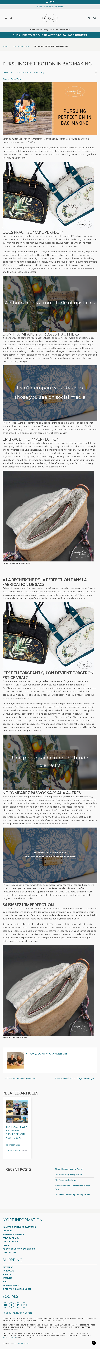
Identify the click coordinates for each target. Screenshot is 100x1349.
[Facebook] (12, 1305)
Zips (5, 1282)
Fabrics (7, 1274)
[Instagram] (24, 1305)
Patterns (8, 1267)
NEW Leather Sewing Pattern (20, 1078)
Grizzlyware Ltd (21, 1344)
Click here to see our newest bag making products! (50, 35)
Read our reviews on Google (50, 7)
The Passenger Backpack (66, 1180)
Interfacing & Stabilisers (17, 1289)
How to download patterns (19, 1227)
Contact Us (9, 1252)
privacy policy (9, 1337)
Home (5, 46)
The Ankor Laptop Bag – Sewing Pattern (72, 1195)
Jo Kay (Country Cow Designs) (30, 73)
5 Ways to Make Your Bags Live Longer (75, 1078)
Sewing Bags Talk (21, 46)
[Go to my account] (89, 18)
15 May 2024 (7, 73)
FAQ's (6, 1245)
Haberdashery (11, 1285)
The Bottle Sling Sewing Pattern (68, 1175)
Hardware (8, 1271)
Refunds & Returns (13, 1234)
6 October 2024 (13, 1145)
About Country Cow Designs (19, 1249)
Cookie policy (10, 1241)
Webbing (7, 1278)
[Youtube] (6, 1305)
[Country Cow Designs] (50, 18)
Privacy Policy (11, 1238)
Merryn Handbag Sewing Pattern (69, 1169)
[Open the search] (10, 18)
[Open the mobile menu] (5, 18)
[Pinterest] (18, 1305)
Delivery (7, 1231)
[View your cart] (94, 18)
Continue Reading (14, 1150)
